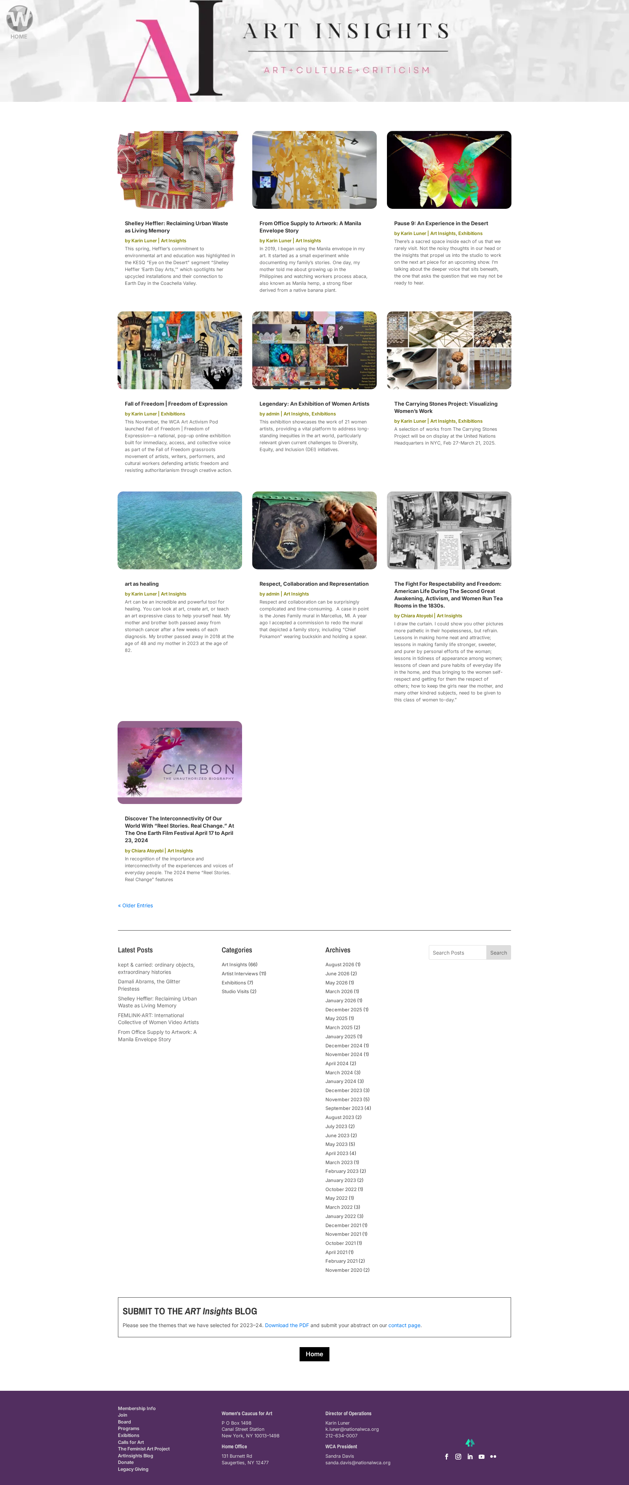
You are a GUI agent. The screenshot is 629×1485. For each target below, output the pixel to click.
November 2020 (343, 1270)
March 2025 (339, 1027)
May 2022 (336, 1198)
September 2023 (344, 1108)
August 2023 (339, 1117)
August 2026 (339, 964)
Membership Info (137, 1408)
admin (273, 414)
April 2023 (336, 1153)
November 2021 (343, 1234)
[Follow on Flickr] (493, 1456)
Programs (128, 1428)
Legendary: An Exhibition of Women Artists (314, 404)
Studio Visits (235, 991)
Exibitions (128, 1435)
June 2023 (337, 1135)
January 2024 (340, 1081)
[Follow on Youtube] (481, 1456)
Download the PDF (287, 1325)
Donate (126, 1462)
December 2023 (343, 1090)
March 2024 (339, 1072)
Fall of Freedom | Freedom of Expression (176, 404)
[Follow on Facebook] (446, 1456)
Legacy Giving (133, 1469)
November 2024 (344, 1054)
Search (498, 952)
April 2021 (336, 1252)
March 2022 (339, 1207)
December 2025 (343, 1009)
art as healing (142, 584)
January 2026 (340, 1000)
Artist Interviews (240, 973)
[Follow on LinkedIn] (470, 1456)
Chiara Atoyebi (417, 615)
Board (124, 1422)
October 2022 (341, 1189)
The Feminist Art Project (144, 1449)
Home (314, 1354)
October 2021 (340, 1243)
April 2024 (337, 1063)
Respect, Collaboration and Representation (314, 584)
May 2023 (336, 1144)
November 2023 (343, 1099)
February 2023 (342, 1171)
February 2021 (341, 1261)
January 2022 (340, 1216)
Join (122, 1415)
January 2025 (340, 1036)
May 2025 (336, 1018)
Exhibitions (470, 233)
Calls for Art (131, 1442)
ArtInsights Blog (135, 1455)
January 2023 (340, 1180)
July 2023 (336, 1126)
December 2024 (344, 1045)
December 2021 (343, 1225)
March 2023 (339, 1162)
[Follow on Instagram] (458, 1456)
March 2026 (339, 991)
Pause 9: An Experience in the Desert (441, 223)
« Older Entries (135, 905)
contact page (404, 1325)
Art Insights (173, 240)
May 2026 (336, 983)
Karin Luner (144, 240)
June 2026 (337, 973)
